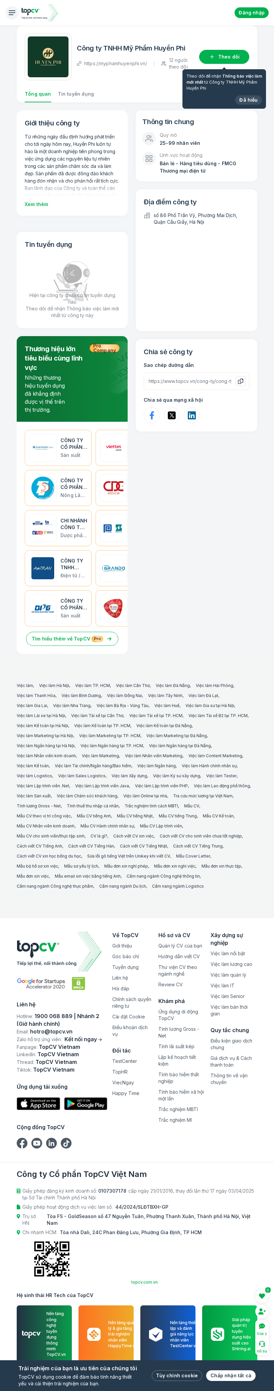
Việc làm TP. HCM (92, 685)
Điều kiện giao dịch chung (231, 1044)
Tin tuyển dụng (76, 94)
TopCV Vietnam (59, 1047)
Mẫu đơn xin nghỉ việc (174, 866)
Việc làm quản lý (228, 975)
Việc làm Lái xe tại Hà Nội (41, 715)
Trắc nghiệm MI (175, 1120)
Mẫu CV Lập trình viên (161, 825)
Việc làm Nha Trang (72, 705)
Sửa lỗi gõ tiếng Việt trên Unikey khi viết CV (128, 856)
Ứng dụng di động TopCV (178, 1015)
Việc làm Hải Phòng (214, 685)
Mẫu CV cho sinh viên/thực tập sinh (51, 835)
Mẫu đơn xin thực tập (221, 866)
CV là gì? (99, 835)
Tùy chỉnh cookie (177, 1375)
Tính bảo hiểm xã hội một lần (181, 1095)
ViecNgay (123, 1082)
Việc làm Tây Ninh (165, 695)
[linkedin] (51, 1143)
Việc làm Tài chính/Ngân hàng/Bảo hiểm (93, 765)
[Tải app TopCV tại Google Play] (86, 1103)
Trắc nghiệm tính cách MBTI (151, 805)
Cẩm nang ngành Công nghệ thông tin (163, 876)
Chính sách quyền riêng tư (131, 1002)
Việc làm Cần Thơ (133, 685)
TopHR (120, 1072)
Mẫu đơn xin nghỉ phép (126, 866)
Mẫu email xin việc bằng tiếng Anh (88, 876)
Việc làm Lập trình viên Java (102, 785)
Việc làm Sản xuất (34, 795)
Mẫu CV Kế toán (218, 815)
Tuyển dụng (125, 967)
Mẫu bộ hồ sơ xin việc (37, 866)
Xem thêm (36, 204)
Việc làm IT (223, 985)
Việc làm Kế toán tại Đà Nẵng (164, 725)
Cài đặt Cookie (128, 1016)
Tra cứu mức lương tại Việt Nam (203, 795)
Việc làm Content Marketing (215, 755)
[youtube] (36, 1143)
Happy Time (125, 1093)
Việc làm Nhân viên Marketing (153, 755)
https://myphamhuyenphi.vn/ (115, 63)
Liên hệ (120, 978)
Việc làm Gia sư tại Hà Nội (209, 705)
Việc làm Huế (166, 705)
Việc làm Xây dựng (129, 775)
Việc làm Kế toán (33, 765)
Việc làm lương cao (231, 964)
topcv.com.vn (144, 1282)
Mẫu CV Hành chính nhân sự (107, 825)
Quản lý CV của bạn (180, 946)
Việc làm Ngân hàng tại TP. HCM (112, 745)
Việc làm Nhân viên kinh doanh (46, 755)
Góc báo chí (125, 956)
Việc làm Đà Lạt (203, 695)
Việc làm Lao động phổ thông (222, 785)
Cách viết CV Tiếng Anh (39, 846)
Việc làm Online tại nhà (145, 795)
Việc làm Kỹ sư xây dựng (176, 775)
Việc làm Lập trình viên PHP (161, 785)
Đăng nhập (252, 12)
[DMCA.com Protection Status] (78, 983)
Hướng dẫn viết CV (179, 956)
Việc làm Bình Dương (81, 695)
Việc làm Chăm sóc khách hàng (87, 795)
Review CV (170, 984)
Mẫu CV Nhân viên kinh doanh (46, 825)
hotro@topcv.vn (51, 1031)
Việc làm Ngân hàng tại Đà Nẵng (180, 745)
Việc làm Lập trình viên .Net (43, 785)
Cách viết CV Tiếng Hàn (91, 846)
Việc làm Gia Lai (32, 705)
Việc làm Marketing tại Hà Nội (45, 735)
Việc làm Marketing (100, 755)
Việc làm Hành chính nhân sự (209, 765)
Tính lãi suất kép (176, 1046)
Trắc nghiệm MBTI (178, 1109)
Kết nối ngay (80, 1039)
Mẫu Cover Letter (193, 856)
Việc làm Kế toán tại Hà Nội (42, 725)
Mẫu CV (191, 805)
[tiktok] (66, 1143)
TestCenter (124, 1061)
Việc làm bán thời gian (229, 1010)
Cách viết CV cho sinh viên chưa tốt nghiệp (201, 835)
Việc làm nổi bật (228, 953)
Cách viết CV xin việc (133, 835)
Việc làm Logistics (34, 775)
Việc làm (25, 685)
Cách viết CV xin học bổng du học (49, 856)
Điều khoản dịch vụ (130, 1030)
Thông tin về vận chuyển (229, 1079)
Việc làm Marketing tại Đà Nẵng (176, 735)
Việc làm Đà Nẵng (173, 685)
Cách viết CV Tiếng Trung (198, 846)
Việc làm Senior (228, 996)
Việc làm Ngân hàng (156, 765)
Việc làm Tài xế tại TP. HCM (155, 715)
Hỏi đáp (120, 988)
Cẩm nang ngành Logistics (178, 886)
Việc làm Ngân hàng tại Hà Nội (46, 745)
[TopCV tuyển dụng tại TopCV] (62, 951)
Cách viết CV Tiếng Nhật (143, 846)
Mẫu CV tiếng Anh (94, 815)
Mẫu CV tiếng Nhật (135, 815)
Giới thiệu (122, 946)
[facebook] (22, 1143)
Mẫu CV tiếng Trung (178, 815)
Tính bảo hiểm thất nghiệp (178, 1078)
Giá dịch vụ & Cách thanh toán (231, 1061)
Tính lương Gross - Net (39, 805)
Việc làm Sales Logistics (82, 775)
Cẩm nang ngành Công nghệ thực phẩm (55, 886)
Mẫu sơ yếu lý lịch (81, 866)
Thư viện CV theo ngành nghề (177, 970)
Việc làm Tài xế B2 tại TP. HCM (218, 715)
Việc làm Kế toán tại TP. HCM (102, 725)
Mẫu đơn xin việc (33, 876)
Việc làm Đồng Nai (124, 695)
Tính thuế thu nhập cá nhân (93, 805)
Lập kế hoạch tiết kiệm (177, 1060)
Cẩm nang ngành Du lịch (122, 886)
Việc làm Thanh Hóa (36, 695)
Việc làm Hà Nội (54, 685)
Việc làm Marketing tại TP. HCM (109, 735)
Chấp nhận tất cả (231, 1375)
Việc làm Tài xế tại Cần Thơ (97, 715)
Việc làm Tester (221, 775)
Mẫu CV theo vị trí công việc (44, 815)
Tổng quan (38, 94)
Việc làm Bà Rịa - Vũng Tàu (122, 705)
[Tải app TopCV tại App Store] (38, 1103)
